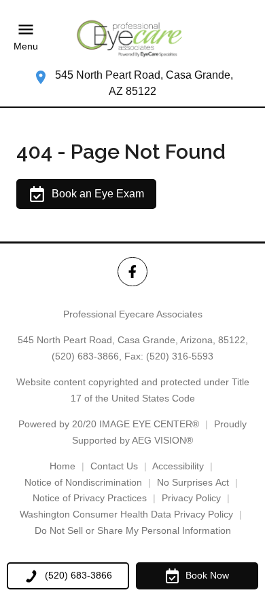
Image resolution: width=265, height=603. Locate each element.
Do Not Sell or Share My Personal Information (133, 530)
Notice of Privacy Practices (90, 497)
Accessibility (178, 466)
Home (62, 466)
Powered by (108, 424)
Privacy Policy (191, 497)
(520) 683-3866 (85, 356)
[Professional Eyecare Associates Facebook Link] (132, 271)
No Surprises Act (193, 482)
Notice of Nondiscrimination (83, 482)
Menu (26, 46)
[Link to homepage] (132, 37)
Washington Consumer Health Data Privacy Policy (126, 514)
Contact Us (114, 466)
